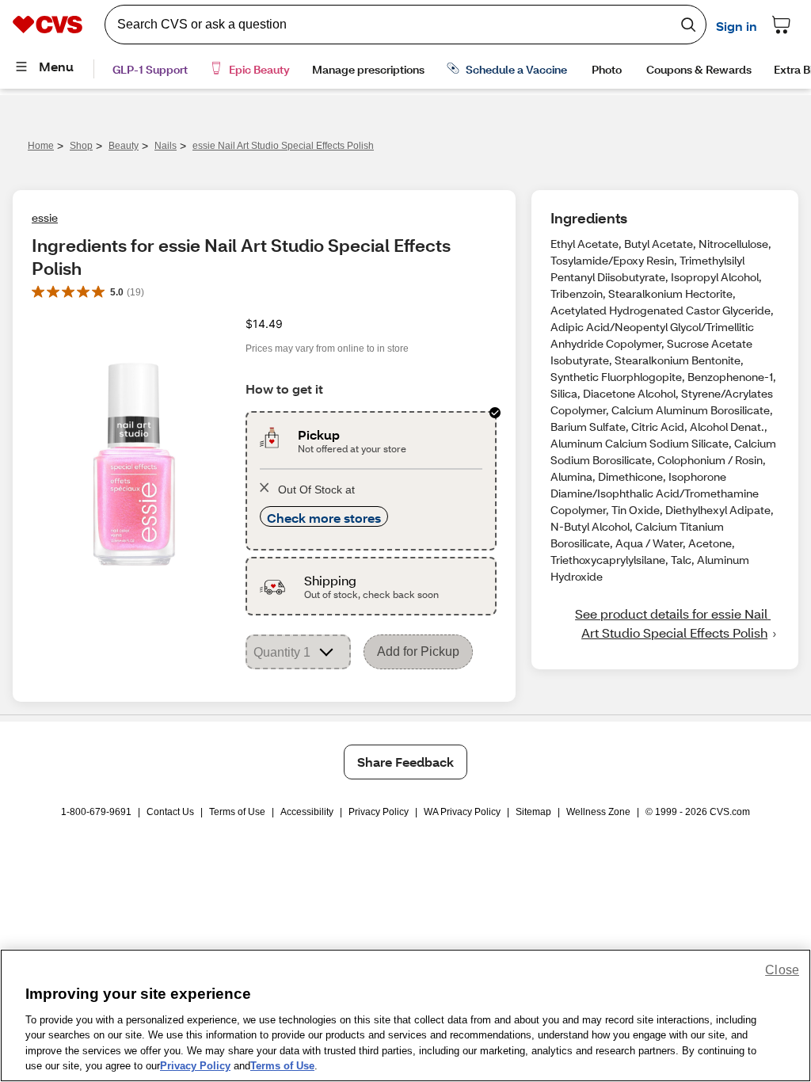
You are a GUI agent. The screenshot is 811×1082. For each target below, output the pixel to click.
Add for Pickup (418, 651)
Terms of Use (237, 811)
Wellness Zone (598, 811)
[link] (664, 623)
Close (782, 970)
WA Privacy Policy (462, 811)
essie (45, 217)
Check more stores (324, 517)
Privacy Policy (378, 811)
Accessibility (306, 811)
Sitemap (533, 811)
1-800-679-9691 (96, 811)
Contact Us (170, 811)
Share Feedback (405, 761)
